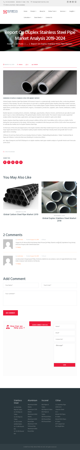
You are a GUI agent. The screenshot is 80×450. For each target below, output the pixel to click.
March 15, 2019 (9, 65)
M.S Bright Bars (59, 426)
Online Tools (52, 11)
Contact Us (49, 17)
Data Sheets (38, 17)
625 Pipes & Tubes (47, 409)
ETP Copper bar (60, 424)
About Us (42, 11)
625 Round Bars (46, 419)
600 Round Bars (46, 417)
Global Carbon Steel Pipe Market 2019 (20, 214)
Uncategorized (10, 152)
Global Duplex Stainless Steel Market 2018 (59, 219)
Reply (19, 247)
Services (62, 11)
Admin (20, 65)
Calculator (27, 17)
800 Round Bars (46, 421)
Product (33, 11)
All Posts (19, 44)
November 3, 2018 (59, 216)
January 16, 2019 (21, 212)
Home (25, 11)
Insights (71, 11)
